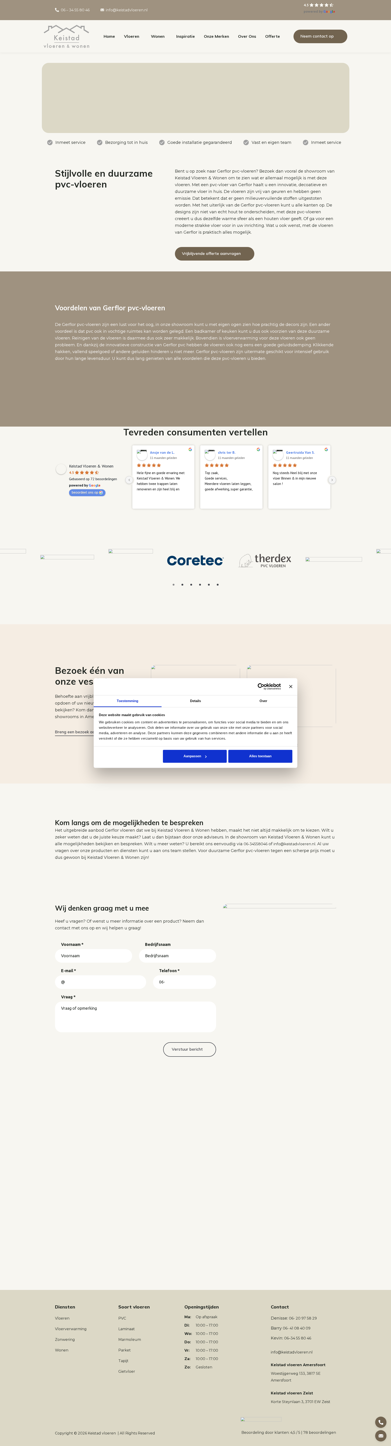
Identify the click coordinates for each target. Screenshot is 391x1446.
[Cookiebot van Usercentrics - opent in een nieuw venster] (261, 686)
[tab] (173, 585)
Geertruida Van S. (300, 452)
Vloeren (62, 1318)
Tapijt (123, 1361)
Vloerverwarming (71, 1329)
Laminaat (126, 1329)
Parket (124, 1350)
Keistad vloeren (102, 1433)
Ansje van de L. (162, 452)
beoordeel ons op (85, 492)
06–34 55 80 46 (297, 1338)
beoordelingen (319, 1432)
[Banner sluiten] (290, 686)
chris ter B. (227, 452)
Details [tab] (195, 701)
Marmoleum (129, 1339)
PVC (122, 1318)
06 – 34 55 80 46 (75, 10)
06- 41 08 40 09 (296, 1328)
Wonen (61, 1350)
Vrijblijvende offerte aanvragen (211, 253)
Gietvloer (126, 1371)
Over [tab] (263, 701)
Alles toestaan (260, 756)
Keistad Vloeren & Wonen (91, 466)
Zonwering (65, 1339)
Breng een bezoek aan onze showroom (92, 731)
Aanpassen (192, 756)
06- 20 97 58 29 (303, 1318)
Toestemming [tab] (127, 701)
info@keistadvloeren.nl (127, 10)
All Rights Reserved (137, 1433)
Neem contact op (317, 36)
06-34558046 (255, 844)
